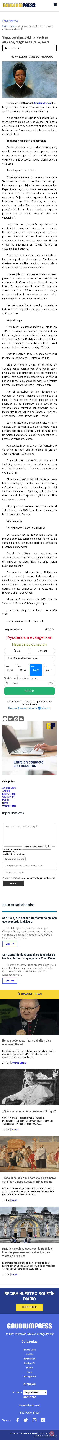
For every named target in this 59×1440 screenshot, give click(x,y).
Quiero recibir (29, 1307)
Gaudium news (8, 26)
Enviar (13, 883)
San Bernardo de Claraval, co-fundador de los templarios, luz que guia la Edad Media (29, 956)
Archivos (17, 1392)
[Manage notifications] (51, 1433)
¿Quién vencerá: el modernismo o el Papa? (29, 1111)
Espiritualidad (10, 21)
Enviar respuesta (34, 846)
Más (8, 944)
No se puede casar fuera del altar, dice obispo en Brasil (26, 1042)
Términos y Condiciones (45, 1436)
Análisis (6, 790)
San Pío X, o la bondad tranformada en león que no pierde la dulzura (29, 919)
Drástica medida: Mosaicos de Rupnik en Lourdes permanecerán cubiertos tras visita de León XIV (27, 1252)
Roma (5, 802)
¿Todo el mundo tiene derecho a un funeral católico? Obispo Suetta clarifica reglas (29, 1180)
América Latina (9, 787)
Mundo (5, 799)
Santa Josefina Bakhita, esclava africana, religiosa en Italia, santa (26, 39)
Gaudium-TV (8, 796)
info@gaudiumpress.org (29, 1405)
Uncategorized (9, 805)
